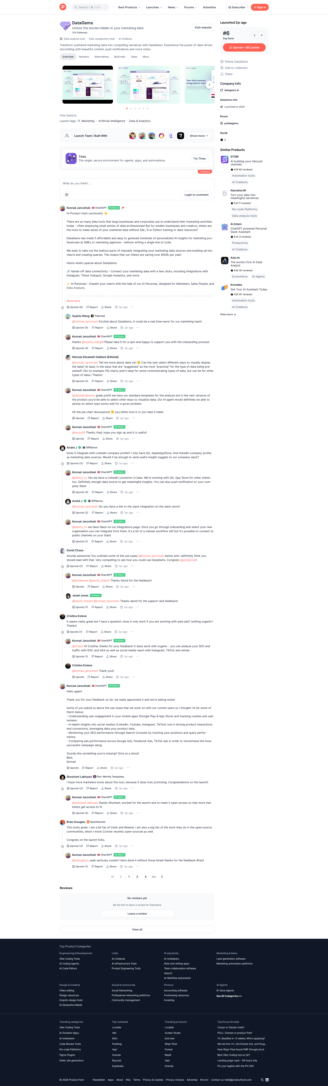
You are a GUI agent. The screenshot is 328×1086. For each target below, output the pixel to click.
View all (137, 929)
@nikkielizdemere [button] (83, 395)
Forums (189, 7)
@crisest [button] (77, 646)
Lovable (116, 1027)
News (171, 7)
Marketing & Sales (226, 953)
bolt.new (169, 1038)
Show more (197, 135)
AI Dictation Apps (69, 1032)
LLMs (115, 953)
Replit (168, 1054)
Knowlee (236, 284)
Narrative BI (238, 190)
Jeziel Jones (80, 595)
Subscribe (238, 7)
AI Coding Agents (69, 963)
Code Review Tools (70, 1043)
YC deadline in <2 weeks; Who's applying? (241, 1038)
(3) (82, 348)
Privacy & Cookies (153, 1079)
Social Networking (122, 990)
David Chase (75, 550)
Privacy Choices (175, 1079)
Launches (152, 7)
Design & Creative (69, 984)
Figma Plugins (67, 1054)
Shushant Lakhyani (79, 776)
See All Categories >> (229, 995)
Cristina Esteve (77, 616)
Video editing (66, 990)
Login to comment (197, 194)
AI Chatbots (125, 38)
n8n (114, 1032)
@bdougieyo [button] (80, 860)
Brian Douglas (76, 822)
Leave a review (137, 913)
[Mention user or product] (66, 194)
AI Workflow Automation (177, 978)
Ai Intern (236, 224)
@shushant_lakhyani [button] (85, 802)
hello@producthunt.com (238, 1079)
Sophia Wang (81, 316)
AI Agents (258, 276)
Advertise (209, 7)
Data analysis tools (74, 38)
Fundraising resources (176, 995)
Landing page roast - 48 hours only (237, 1060)
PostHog (117, 1043)
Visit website (203, 27)
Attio (114, 1038)
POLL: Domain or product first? (234, 1032)
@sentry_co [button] (79, 477)
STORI (234, 156)
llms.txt (204, 1079)
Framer (169, 1049)
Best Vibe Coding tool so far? (233, 1054)
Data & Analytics (140, 121)
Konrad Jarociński (78, 208)
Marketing (88, 121)
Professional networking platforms (131, 995)
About (119, 1079)
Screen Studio (173, 1032)
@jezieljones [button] (188, 560)
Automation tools (243, 175)
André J (72, 447)
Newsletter (99, 1079)
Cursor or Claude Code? (230, 1027)
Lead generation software (230, 958)
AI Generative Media (70, 1004)
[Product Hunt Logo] (62, 7)
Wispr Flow (171, 1043)
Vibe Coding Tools (69, 958)
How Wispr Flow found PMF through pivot (240, 1049)
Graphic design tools (70, 1000)
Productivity (240, 243)
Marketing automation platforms (234, 963)
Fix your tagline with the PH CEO (235, 1065)
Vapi (114, 1049)
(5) (82, 327)
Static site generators (71, 1060)
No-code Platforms (244, 209)
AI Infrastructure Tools (124, 963)
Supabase (117, 1065)
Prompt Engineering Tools (126, 968)
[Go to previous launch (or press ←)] (254, 35)
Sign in (261, 7)
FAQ (128, 1079)
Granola (116, 1054)
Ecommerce (240, 276)
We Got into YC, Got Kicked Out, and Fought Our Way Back (242, 1044)
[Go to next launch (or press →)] (261, 35)
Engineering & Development (75, 953)
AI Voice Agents (225, 990)
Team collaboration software (180, 968)
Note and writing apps (176, 963)
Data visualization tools (102, 38)
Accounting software (175, 990)
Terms (136, 1079)
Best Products (127, 7)
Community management (126, 1000)
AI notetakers (171, 958)
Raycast (116, 1060)
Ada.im (235, 257)
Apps (111, 1079)
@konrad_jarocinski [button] (85, 321)
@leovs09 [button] (78, 432)
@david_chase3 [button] (99, 580)
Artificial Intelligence (111, 121)
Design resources (69, 995)
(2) (82, 381)
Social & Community (123, 984)
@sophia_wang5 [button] (92, 342)
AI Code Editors (68, 968)
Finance (168, 984)
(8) (76, 307)
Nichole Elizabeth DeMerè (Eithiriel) (95, 357)
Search (168, 973)
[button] (146, 56)
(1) (82, 541)
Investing (169, 1000)
